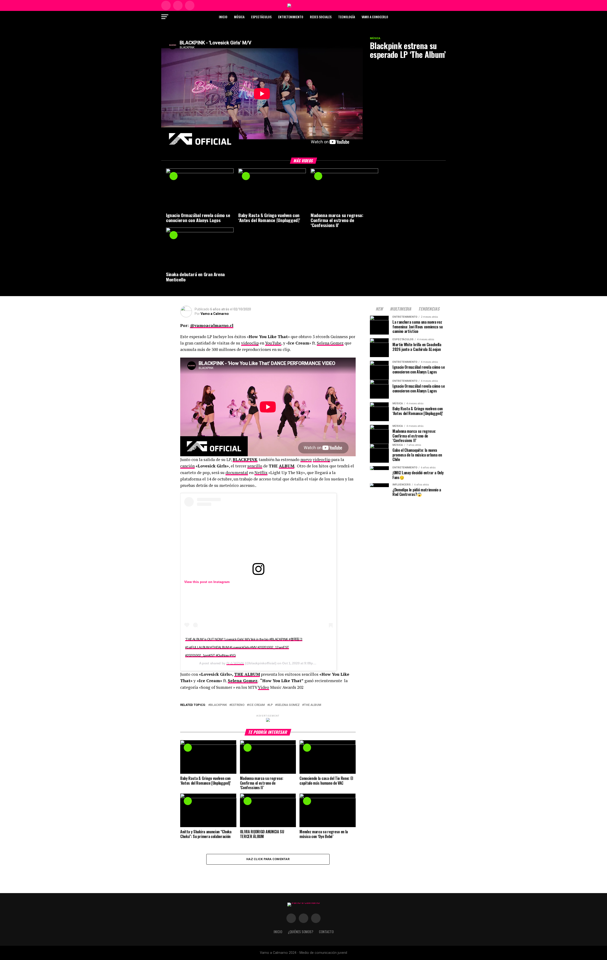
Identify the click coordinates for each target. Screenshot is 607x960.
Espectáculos (261, 16)
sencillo (254, 466)
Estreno (237, 705)
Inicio (223, 16)
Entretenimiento (290, 16)
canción (187, 466)
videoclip (250, 343)
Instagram (221, 582)
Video (263, 687)
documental (236, 472)
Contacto (326, 931)
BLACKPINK (245, 459)
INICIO (278, 931)
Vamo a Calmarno (215, 314)
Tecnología (346, 16)
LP (271, 705)
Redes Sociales (320, 16)
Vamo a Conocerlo (375, 16)
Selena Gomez (330, 343)
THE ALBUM (247, 674)
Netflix (260, 472)
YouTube (273, 343)
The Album (312, 705)
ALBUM (286, 466)
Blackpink (218, 705)
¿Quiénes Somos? (300, 931)
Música (239, 16)
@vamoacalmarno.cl (211, 325)
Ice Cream (257, 705)
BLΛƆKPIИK (235, 663)
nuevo (306, 459)
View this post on (198, 582)
